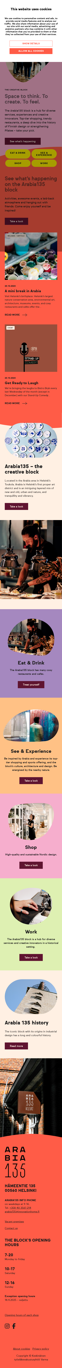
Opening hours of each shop (22, 1315)
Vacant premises (14, 1222)
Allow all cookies (31, 51)
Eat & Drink (18, 153)
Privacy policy (40, 1349)
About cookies (21, 1349)
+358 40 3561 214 (20, 1208)
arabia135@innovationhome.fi (22, 1212)
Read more (12, 315)
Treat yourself (31, 685)
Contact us (11, 1228)
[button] (4, 559)
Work (44, 163)
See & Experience (44, 154)
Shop (17, 163)
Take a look (16, 221)
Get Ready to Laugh (21, 383)
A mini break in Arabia (23, 291)
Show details (31, 44)
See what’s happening (23, 141)
